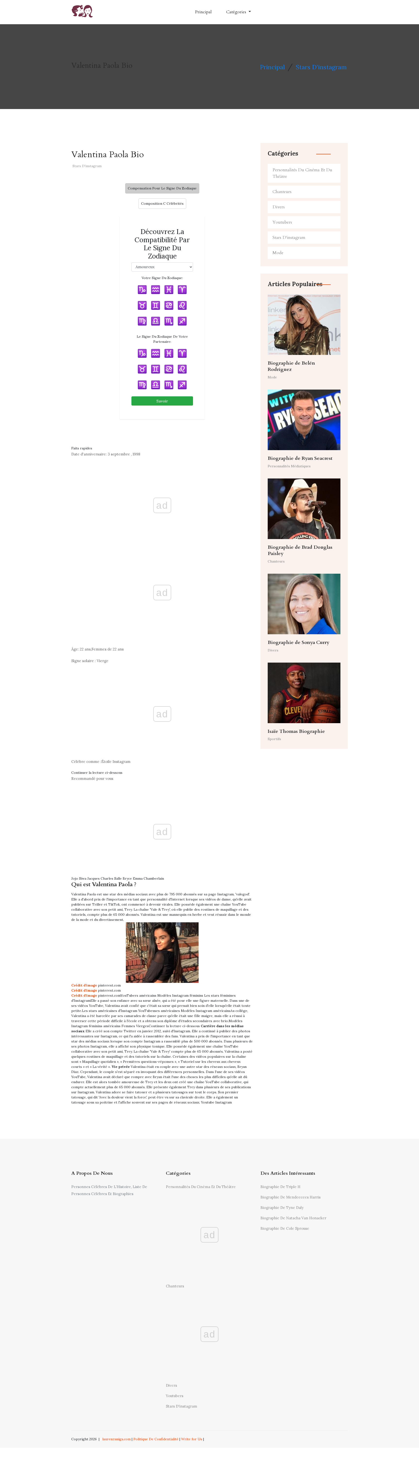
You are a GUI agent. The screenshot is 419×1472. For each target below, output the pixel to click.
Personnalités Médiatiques (289, 466)
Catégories (236, 12)
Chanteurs (282, 192)
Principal (203, 12)
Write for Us (191, 1439)
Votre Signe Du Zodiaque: (162, 278)
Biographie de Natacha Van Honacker (293, 1218)
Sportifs (274, 739)
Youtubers (282, 222)
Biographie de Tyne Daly (282, 1207)
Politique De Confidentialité (155, 1439)
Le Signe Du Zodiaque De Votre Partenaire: (162, 339)
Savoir (162, 401)
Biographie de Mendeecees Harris (290, 1197)
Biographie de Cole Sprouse (284, 1228)
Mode (278, 253)
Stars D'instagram (321, 67)
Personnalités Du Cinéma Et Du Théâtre (302, 173)
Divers (279, 207)
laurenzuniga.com (116, 1439)
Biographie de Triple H (280, 1186)
